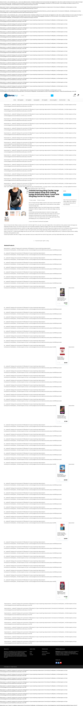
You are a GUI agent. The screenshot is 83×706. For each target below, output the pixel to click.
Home (14, 100)
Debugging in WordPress (45, 3)
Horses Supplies (53, 100)
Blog (69, 100)
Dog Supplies (36, 100)
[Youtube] (61, 663)
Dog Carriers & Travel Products (38, 221)
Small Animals (62, 100)
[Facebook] (56, 663)
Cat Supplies (28, 100)
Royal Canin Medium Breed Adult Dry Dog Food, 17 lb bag (60, 358)
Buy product (67, 194)
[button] (25, 188)
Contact (31, 654)
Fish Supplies (44, 100)
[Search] (52, 95)
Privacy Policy (44, 651)
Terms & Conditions (46, 653)
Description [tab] (27, 191)
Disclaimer (44, 654)
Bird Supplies (20, 100)
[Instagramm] (59, 663)
